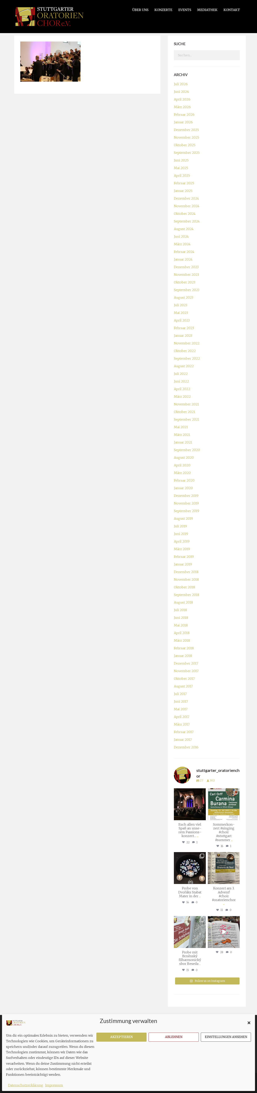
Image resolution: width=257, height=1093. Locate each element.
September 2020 (187, 450)
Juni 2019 (181, 534)
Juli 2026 (181, 84)
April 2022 (182, 389)
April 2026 (182, 99)
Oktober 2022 (185, 351)
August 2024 (184, 229)
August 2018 (183, 602)
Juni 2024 (181, 236)
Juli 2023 (180, 305)
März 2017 (182, 724)
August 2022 (184, 366)
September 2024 (187, 221)
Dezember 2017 (186, 663)
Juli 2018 (180, 610)
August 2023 (183, 297)
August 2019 (183, 519)
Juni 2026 (181, 92)
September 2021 (186, 419)
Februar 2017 (184, 732)
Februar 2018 (184, 648)
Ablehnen (173, 1037)
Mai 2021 (181, 427)
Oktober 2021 (184, 412)
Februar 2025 (184, 183)
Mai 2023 (181, 313)
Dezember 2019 (186, 496)
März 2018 (182, 640)
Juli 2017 (180, 694)
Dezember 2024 (186, 198)
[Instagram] (202, 816)
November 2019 (186, 503)
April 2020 (182, 465)
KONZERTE (163, 10)
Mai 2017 (181, 709)
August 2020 (184, 458)
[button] (249, 1023)
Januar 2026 (183, 122)
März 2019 (182, 549)
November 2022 (187, 343)
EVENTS (184, 10)
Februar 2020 (184, 480)
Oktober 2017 (184, 679)
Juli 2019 (180, 526)
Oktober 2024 (185, 214)
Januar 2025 (183, 191)
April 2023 (182, 320)
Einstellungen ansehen (226, 1037)
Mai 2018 (181, 625)
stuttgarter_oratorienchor (190, 793)
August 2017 (183, 686)
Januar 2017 (183, 740)
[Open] (190, 804)
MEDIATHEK (207, 10)
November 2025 (186, 137)
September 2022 (187, 358)
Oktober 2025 (184, 145)
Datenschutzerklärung (25, 1085)
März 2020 (182, 473)
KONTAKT (231, 10)
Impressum (54, 1085)
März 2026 (182, 107)
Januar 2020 (183, 488)
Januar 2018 (183, 656)
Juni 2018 (181, 618)
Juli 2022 (181, 374)
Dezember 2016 (186, 747)
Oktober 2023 (184, 282)
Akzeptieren (121, 1037)
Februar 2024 (184, 252)
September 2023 (186, 290)
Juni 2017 (181, 701)
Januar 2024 (183, 259)
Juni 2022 (181, 381)
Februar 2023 (184, 328)
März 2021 (182, 435)
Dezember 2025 (186, 130)
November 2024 (186, 206)
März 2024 (182, 244)
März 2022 (182, 397)
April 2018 (182, 633)
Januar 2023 (183, 336)
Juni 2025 (181, 160)
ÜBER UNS (140, 10)
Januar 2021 (183, 442)
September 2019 (186, 511)
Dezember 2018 (186, 572)
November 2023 (186, 275)
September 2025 (187, 153)
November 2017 (186, 671)
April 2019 (182, 541)
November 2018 (186, 579)
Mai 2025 (181, 168)
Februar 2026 (184, 115)
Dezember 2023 (186, 267)
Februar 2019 (184, 557)
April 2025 (182, 176)
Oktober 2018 (184, 587)
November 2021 (186, 404)
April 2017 (181, 717)
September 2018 (186, 595)
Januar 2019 (183, 564)
